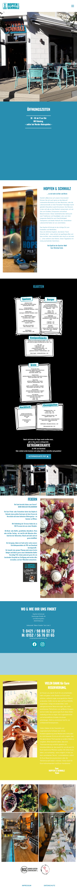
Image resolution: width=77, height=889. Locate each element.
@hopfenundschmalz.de (39, 638)
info (31, 638)
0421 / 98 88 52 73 (40, 631)
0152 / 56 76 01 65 (40, 635)
